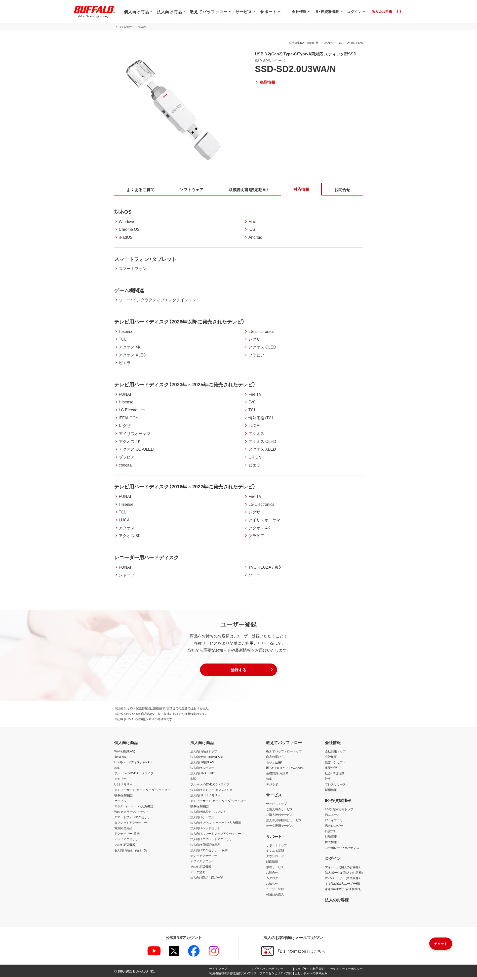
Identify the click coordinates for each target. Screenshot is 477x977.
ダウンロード (275, 856)
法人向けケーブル (202, 817)
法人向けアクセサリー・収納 (209, 850)
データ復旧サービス (279, 825)
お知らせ (272, 883)
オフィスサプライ (202, 861)
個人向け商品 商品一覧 (130, 850)
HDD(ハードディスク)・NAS (133, 762)
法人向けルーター (202, 767)
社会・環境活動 (334, 773)
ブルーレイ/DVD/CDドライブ (134, 773)
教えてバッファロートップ (284, 751)
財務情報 (331, 836)
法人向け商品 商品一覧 (206, 877)
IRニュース (332, 814)
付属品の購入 (275, 894)
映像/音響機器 (123, 795)
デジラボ (272, 784)
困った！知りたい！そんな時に (285, 767)
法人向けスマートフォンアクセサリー (215, 833)
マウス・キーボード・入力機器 (133, 806)
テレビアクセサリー (127, 839)
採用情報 (331, 789)
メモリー (120, 778)
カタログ (272, 878)
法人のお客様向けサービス (284, 820)
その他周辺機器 (124, 844)
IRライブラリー (335, 820)
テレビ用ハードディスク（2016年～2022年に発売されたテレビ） (184, 486)
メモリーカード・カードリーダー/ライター (142, 789)
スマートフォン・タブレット (145, 258)
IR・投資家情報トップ (339, 809)
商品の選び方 (275, 756)
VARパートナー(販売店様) (342, 878)
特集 (269, 778)
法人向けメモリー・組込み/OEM (211, 789)
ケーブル (120, 800)
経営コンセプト (335, 762)
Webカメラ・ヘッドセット (131, 811)
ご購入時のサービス (279, 809)
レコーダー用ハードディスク (146, 557)
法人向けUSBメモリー (205, 795)
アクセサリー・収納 (127, 833)
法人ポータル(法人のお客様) (344, 872)
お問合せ (272, 872)
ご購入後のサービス (279, 814)
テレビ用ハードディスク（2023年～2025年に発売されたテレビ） (184, 384)
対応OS (122, 211)
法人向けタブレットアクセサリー (212, 839)
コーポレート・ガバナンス (342, 847)
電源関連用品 (123, 828)
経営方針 (331, 831)
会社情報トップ (335, 751)
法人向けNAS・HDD (203, 773)
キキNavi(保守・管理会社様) (343, 889)
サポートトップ (276, 845)
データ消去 (197, 872)
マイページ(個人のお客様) (342, 867)
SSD (117, 767)
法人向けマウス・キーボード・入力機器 (215, 822)
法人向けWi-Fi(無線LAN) (206, 756)
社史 (328, 778)
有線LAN (120, 756)
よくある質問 (275, 850)
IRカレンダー (334, 825)
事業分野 (331, 767)
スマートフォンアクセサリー (133, 817)
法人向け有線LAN (202, 762)
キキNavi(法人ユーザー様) (342, 883)
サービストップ (276, 803)
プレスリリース (335, 784)
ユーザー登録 (275, 889)
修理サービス (275, 867)
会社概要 (331, 756)
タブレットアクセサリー (130, 822)
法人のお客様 (337, 899)
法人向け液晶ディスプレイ (208, 811)
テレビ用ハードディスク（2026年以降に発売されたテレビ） (179, 321)
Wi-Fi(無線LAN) (124, 751)
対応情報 (272, 861)
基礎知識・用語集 (277, 773)
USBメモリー (123, 784)
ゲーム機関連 (129, 290)
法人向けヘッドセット (205, 828)
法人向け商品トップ (203, 751)
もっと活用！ (274, 762)
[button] (238, 670)
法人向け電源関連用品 (205, 844)
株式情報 (331, 842)
